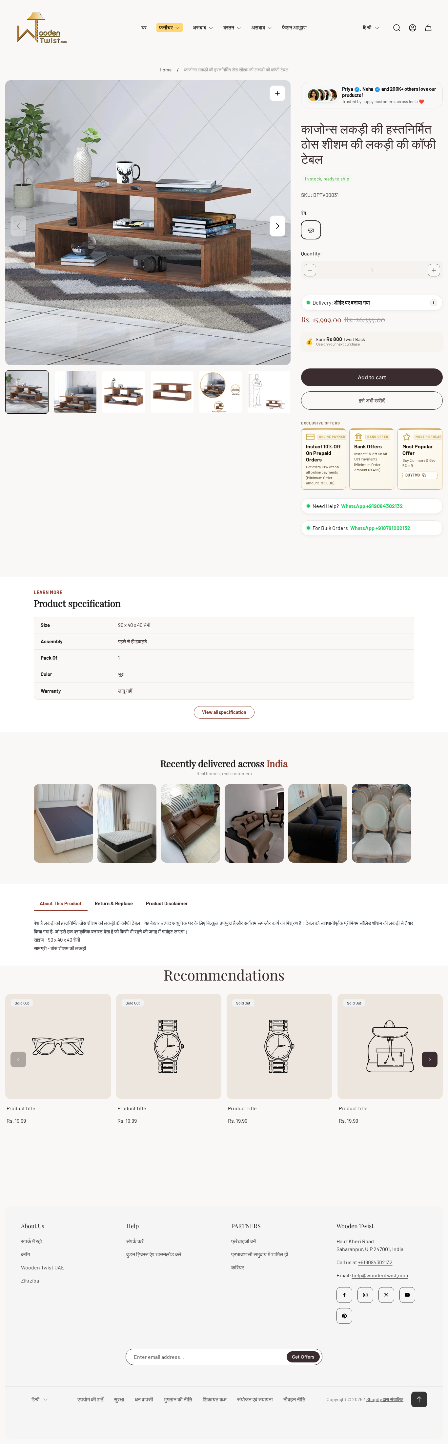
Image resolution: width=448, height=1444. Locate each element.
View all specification (224, 712)
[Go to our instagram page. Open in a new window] (365, 1295)
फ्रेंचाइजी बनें (243, 1241)
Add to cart (372, 377)
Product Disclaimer (167, 903)
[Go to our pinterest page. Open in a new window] (344, 1316)
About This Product (61, 903)
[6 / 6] (269, 392)
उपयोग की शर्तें (90, 1399)
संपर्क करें (135, 1241)
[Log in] (412, 28)
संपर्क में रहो (31, 1241)
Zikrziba (30, 1280)
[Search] (397, 28)
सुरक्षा (119, 1399)
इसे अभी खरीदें (372, 400)
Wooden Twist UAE (42, 1267)
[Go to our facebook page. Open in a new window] (344, 1295)
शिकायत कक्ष (215, 1399)
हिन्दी (367, 27)
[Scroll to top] (419, 1399)
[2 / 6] (75, 392)
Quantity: (311, 253)
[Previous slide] (18, 226)
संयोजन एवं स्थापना (255, 1399)
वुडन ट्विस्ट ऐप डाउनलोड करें (153, 1254)
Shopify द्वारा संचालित (384, 1399)
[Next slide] (277, 226)
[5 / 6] (220, 392)
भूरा (311, 230)
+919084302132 (375, 1262)
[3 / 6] (123, 392)
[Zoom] (277, 93)
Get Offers (303, 1357)
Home (166, 69)
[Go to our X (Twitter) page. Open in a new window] (386, 1295)
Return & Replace (114, 903)
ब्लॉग (25, 1254)
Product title (21, 1108)
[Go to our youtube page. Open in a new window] (407, 1295)
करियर (237, 1267)
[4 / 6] (172, 392)
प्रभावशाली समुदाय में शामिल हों (259, 1254)
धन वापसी (144, 1399)
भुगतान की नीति (178, 1399)
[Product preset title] (58, 1046)
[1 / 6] (27, 392)
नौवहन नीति (294, 1399)
